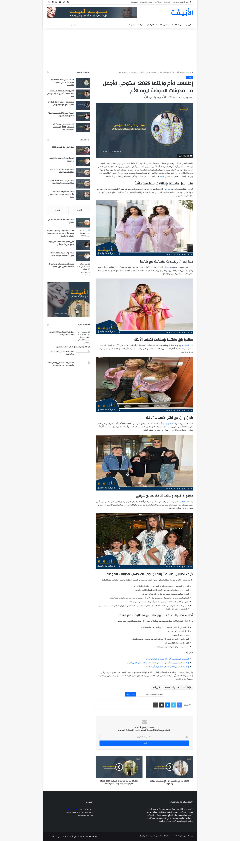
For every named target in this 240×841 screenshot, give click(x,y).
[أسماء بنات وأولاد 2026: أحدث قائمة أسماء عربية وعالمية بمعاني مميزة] (83, 195)
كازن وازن (169, 423)
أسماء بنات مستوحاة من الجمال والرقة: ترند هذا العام (62, 171)
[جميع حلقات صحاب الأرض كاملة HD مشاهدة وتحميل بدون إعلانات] (83, 269)
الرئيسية (167, 2)
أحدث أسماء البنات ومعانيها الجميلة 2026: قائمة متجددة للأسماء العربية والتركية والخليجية (60, 233)
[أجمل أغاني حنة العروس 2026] (83, 150)
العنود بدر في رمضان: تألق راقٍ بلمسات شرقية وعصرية (167, 659)
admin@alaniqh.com (85, 815)
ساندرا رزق (186, 345)
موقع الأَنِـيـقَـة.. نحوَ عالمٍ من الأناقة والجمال (155, 836)
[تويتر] (173, 705)
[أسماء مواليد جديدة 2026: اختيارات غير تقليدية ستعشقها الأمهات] (83, 183)
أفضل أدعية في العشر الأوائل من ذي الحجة (62, 160)
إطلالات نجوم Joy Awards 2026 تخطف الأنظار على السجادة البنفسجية (62, 82)
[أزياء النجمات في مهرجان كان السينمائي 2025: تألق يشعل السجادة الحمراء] (83, 127)
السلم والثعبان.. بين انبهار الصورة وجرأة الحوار (62, 353)
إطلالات (171, 72)
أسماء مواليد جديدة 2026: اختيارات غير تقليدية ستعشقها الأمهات (61, 182)
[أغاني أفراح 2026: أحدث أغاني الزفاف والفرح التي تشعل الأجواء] (83, 245)
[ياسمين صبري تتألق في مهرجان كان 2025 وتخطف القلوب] (83, 116)
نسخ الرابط (130, 694)
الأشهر (79, 210)
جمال (132, 25)
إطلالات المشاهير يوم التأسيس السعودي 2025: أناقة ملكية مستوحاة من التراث (158, 663)
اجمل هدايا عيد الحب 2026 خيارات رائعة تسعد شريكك (61, 333)
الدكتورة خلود (180, 501)
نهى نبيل (167, 189)
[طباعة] (155, 705)
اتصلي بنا (134, 2)
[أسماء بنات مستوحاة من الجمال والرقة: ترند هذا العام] (83, 172)
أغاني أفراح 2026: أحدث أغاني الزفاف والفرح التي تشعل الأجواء (60, 243)
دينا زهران (168, 267)
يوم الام (156, 687)
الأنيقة (162, 176)
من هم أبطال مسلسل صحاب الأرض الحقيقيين (73, 346)
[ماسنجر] (167, 705)
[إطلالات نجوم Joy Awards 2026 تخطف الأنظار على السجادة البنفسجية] (83, 83)
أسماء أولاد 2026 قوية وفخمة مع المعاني (61, 221)
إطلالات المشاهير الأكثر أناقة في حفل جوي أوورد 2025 (167, 666)
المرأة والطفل (152, 25)
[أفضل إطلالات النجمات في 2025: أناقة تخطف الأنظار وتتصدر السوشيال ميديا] (83, 94)
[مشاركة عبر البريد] (161, 705)
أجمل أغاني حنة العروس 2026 (63, 147)
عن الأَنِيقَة (158, 2)
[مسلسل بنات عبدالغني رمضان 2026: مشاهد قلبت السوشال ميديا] (83, 366)
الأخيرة (57, 210)
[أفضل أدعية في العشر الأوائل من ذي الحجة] (83, 161)
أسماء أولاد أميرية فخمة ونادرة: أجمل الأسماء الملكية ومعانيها (62, 254)
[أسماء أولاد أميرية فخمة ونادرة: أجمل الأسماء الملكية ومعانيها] (83, 256)
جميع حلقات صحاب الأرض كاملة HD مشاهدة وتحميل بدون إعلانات (61, 265)
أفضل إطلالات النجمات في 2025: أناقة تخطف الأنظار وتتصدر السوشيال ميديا (60, 93)
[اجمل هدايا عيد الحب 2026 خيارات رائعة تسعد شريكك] (83, 337)
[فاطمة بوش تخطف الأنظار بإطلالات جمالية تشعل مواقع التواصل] (83, 105)
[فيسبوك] (179, 705)
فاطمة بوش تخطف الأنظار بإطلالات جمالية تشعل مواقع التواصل (61, 103)
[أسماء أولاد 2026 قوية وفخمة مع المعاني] (83, 223)
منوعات (140, 25)
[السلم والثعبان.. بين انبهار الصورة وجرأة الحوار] (83, 355)
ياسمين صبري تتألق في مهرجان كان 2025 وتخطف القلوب (61, 115)
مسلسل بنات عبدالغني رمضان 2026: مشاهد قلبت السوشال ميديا (60, 364)
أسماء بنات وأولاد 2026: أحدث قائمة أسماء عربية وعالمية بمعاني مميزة (61, 194)
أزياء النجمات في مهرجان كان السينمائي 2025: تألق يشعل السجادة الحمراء (63, 127)
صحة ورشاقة (164, 25)
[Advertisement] (120, 49)
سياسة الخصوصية (146, 2)
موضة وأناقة (178, 25)
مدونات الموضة (171, 687)
